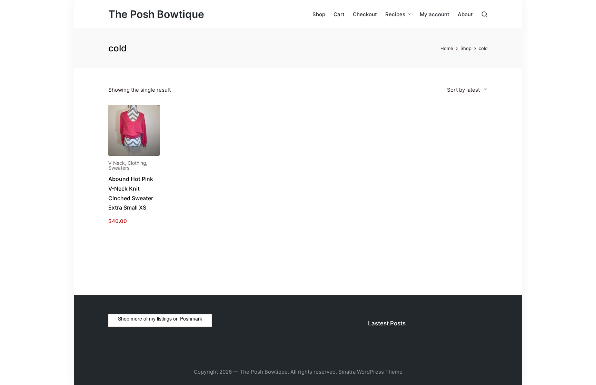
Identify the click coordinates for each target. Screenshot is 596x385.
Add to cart (133, 155)
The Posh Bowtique (156, 14)
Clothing (137, 163)
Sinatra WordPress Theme (370, 371)
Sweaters (118, 168)
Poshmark (191, 318)
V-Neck (116, 163)
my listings (160, 318)
